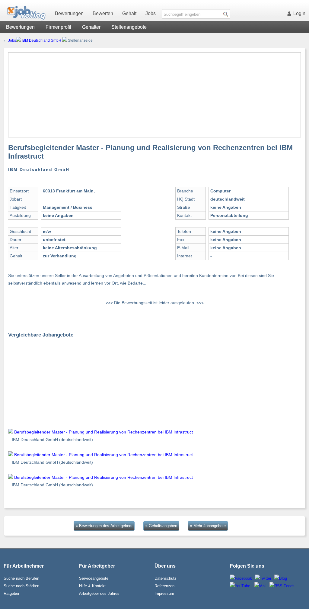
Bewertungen (69, 13)
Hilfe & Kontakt (92, 586)
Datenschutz (165, 578)
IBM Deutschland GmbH (41, 40)
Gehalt (129, 13)
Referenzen (164, 586)
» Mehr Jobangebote (208, 526)
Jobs (150, 13)
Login (299, 13)
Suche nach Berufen (21, 578)
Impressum (164, 593)
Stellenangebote (129, 27)
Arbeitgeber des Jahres (99, 593)
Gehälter (91, 27)
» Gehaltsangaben (161, 526)
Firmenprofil (58, 27)
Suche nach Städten (21, 586)
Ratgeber (11, 593)
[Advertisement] (154, 95)
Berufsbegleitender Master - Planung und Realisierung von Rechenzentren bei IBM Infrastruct (103, 432)
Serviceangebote (93, 578)
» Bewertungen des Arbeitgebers (104, 526)
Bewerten (103, 13)
